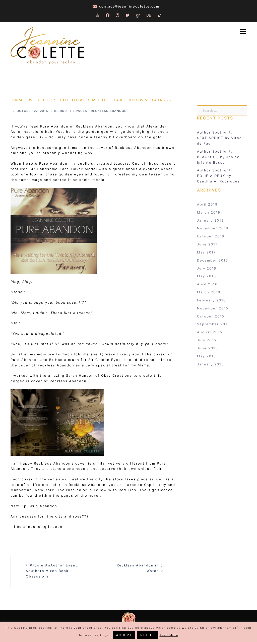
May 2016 (206, 276)
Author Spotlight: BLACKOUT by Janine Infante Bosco (218, 156)
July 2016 (206, 268)
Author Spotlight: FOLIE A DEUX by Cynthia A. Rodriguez (218, 175)
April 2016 (207, 284)
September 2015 (213, 324)
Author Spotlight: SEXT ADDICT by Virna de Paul (219, 137)
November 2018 (212, 228)
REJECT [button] (147, 635)
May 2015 (206, 356)
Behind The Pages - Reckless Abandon (90, 111)
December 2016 (212, 260)
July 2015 (206, 340)
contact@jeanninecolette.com (129, 6)
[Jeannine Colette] (47, 46)
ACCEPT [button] (124, 635)
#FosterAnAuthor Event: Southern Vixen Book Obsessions (52, 570)
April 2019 (207, 204)
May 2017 (206, 252)
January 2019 (210, 220)
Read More (169, 635)
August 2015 (209, 332)
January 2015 (210, 364)
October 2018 (210, 236)
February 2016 (211, 300)
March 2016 (208, 292)
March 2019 (208, 212)
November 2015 (212, 308)
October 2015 (210, 316)
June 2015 (207, 348)
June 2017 (207, 244)
